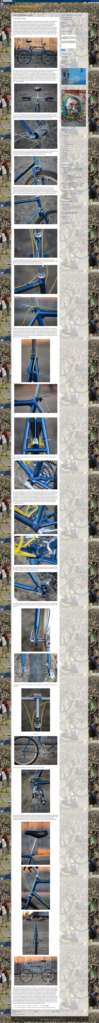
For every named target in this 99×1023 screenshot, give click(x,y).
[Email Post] (41, 1005)
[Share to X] (45, 1005)
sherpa (38, 1007)
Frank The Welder (67, 175)
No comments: (35, 1005)
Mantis (23, 1007)
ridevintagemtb (66, 204)
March (65, 140)
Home (36, 1011)
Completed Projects (65, 56)
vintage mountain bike (50, 1007)
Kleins (62, 59)
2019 (64, 132)
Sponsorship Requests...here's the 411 (70, 183)
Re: (63, 213)
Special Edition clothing (67, 176)
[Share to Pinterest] (48, 1005)
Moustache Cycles (67, 190)
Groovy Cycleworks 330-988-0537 (70, 182)
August (65, 135)
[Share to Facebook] (47, 1005)
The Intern (65, 191)
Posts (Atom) (22, 1014)
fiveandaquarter (66, 167)
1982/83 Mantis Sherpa (19, 18)
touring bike (42, 1007)
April (65, 139)
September (66, 133)
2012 (64, 159)
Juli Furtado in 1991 (67, 205)
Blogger (57, 1019)
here (24, 335)
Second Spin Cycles (24, 6)
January (66, 146)
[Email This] (43, 1005)
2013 (64, 157)
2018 (64, 148)
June (65, 137)
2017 (64, 150)
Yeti (62, 62)
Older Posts (54, 1011)
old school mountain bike (31, 1007)
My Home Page (66, 198)
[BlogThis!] (44, 1005)
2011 (64, 161)
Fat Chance (63, 61)
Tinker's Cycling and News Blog (70, 212)
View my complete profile (66, 19)
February (66, 142)
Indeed (64, 217)
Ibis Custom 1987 (66, 168)
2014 (64, 155)
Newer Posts (17, 1011)
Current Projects (64, 57)
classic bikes (19, 1007)
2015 (64, 154)
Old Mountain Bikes (67, 201)
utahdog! (65, 216)
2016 (64, 152)
